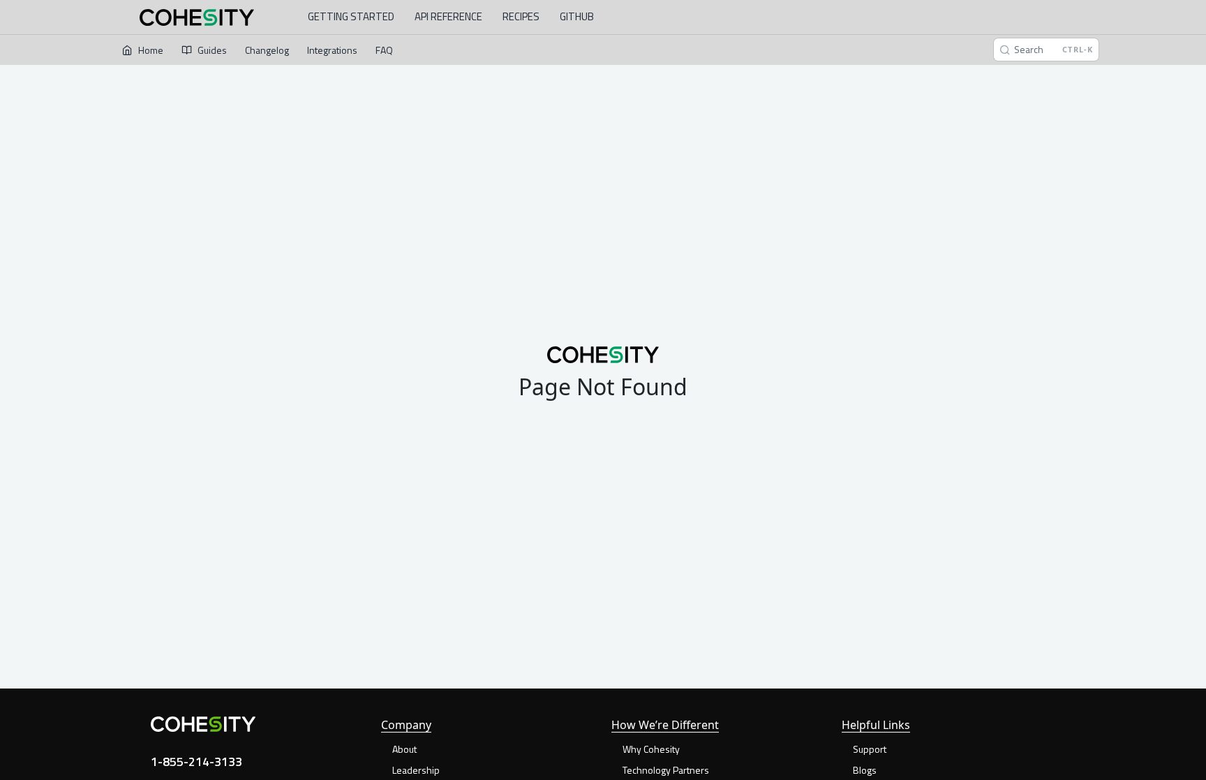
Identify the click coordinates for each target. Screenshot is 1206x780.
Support (869, 749)
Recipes (520, 16)
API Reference (448, 16)
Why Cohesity (651, 749)
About (404, 749)
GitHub (577, 16)
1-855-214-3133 (196, 761)
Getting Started (351, 16)
